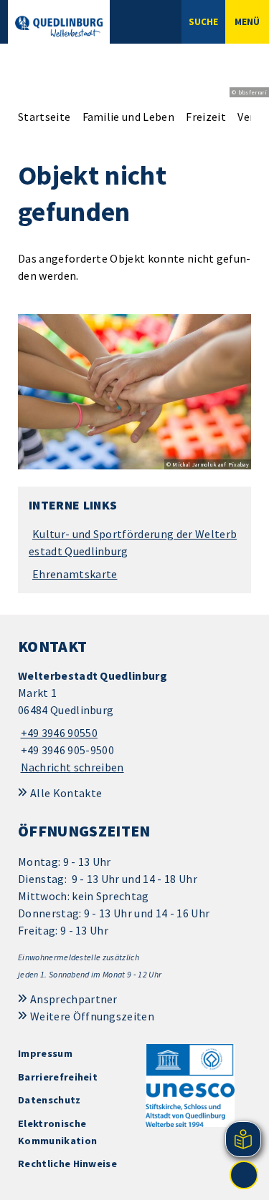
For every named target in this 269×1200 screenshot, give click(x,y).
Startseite (44, 116)
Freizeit (206, 116)
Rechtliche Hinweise (67, 1163)
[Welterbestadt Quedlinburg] (134, 721)
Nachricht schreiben (72, 767)
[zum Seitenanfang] (244, 1175)
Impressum (45, 1053)
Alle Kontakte (66, 793)
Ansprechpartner (74, 999)
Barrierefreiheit (58, 1076)
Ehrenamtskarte (74, 574)
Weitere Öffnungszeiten (92, 1016)
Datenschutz (49, 1099)
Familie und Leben (128, 116)
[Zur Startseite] (59, 26)
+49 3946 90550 (58, 733)
